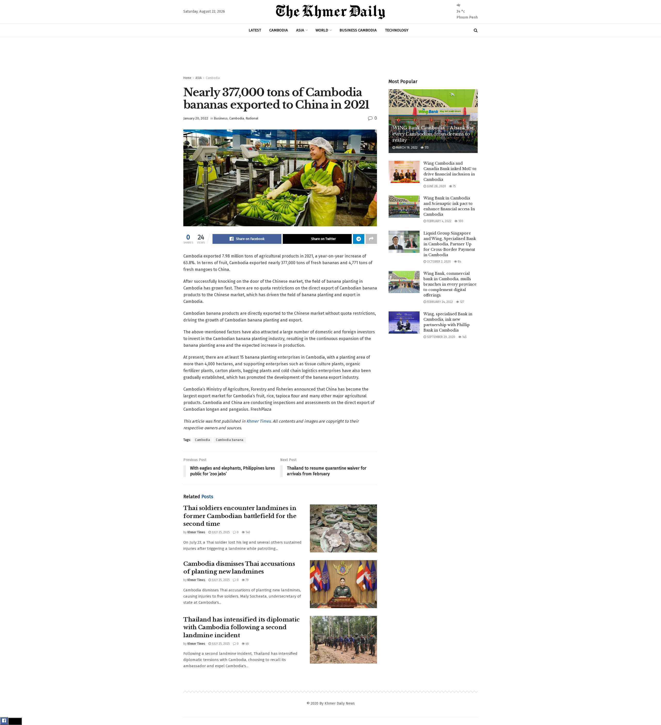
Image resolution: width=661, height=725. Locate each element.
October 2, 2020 (438, 261)
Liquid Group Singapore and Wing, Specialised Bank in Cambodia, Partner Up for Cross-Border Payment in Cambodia (449, 244)
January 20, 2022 (195, 118)
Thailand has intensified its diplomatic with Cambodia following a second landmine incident (241, 627)
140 (247, 532)
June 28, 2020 (436, 186)
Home (187, 78)
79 (247, 580)
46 (247, 644)
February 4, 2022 (438, 221)
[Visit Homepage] (330, 12)
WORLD (322, 30)
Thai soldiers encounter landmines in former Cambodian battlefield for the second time (239, 516)
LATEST (255, 30)
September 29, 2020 (440, 337)
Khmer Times (258, 421)
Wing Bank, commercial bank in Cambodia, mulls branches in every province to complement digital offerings (449, 284)
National (252, 118)
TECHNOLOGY (396, 30)
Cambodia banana (229, 440)
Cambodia (213, 78)
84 (459, 261)
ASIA (300, 30)
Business (221, 118)
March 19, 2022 (406, 147)
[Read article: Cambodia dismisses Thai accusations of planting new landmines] (343, 584)
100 (460, 221)
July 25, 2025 (220, 532)
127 (461, 302)
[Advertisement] (330, 56)
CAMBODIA (278, 30)
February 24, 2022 (439, 302)
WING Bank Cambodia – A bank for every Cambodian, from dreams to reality (432, 134)
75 (454, 186)
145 (464, 337)
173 (426, 147)
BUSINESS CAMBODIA (358, 30)
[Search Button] (476, 30)
